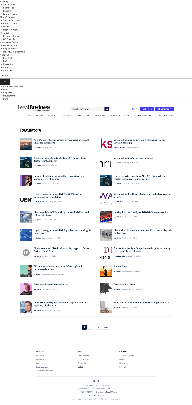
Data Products (10, 45)
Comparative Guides (13, 86)
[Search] (5, 82)
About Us (4, 55)
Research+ (8, 11)
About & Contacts (126, 356)
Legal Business (10, 48)
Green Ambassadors (142, 115)
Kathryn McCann (126, 271)
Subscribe (147, 109)
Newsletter (168, 115)
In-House (4, 33)
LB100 (80, 367)
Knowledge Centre (9, 42)
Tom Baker (45, 220)
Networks (8, 26)
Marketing (8, 64)
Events (6, 89)
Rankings (4, 1)
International (65, 115)
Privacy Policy (92, 399)
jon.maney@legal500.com (106, 392)
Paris (5, 99)
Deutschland (9, 96)
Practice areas (82, 115)
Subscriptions (114, 399)
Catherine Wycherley (48, 274)
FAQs (5, 61)
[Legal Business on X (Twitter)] (98, 381)
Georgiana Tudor (47, 310)
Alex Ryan (45, 148)
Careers (7, 67)
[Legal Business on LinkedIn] (94, 381)
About (158, 115)
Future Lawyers (10, 14)
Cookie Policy (103, 399)
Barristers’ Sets (10, 23)
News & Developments (14, 52)
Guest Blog (129, 148)
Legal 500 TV (9, 92)
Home (29, 115)
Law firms (39, 115)
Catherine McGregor (128, 289)
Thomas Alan (46, 166)
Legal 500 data (114, 115)
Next (106, 327)
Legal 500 (8, 58)
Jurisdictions (9, 4)
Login (134, 109)
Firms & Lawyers (8, 17)
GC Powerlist (9, 39)
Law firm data (99, 115)
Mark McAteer (46, 289)
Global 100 (82, 363)
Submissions (9, 8)
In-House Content (11, 36)
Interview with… (10, 30)
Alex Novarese (46, 184)
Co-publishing (119, 148)
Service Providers (11, 20)
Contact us (8, 70)
